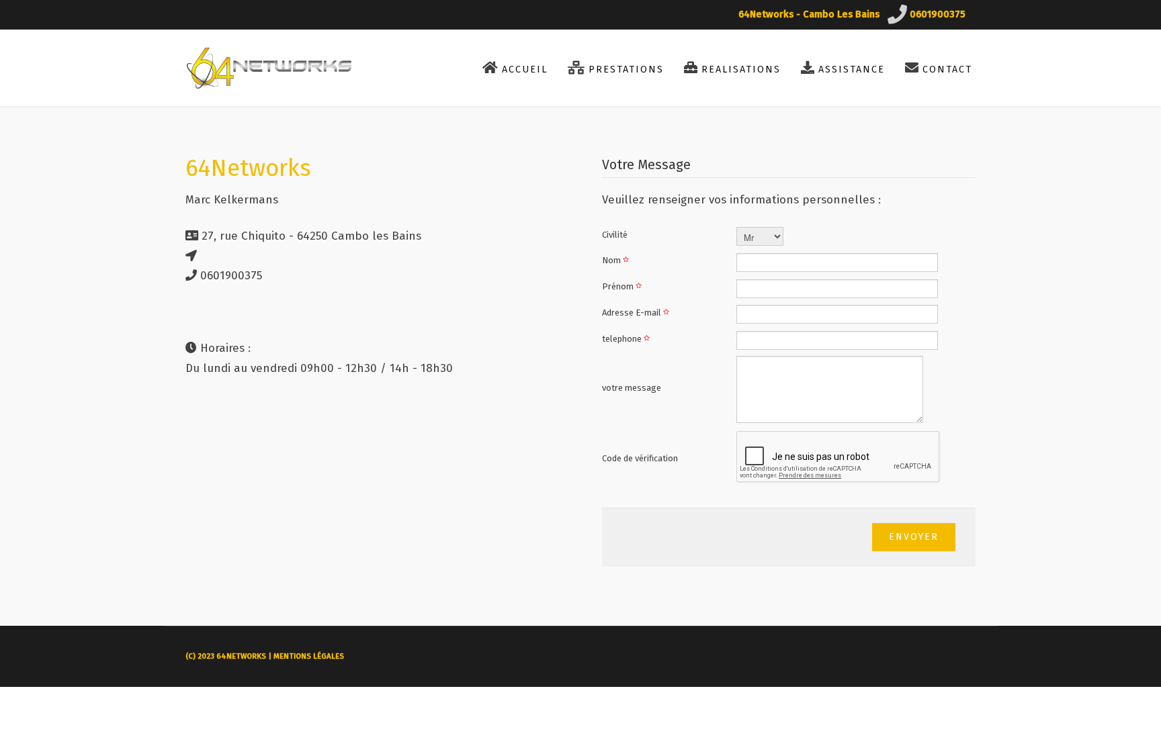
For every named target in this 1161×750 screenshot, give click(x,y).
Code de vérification (640, 458)
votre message (631, 388)
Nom (612, 260)
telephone (623, 339)
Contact (947, 69)
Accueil (525, 69)
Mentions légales (308, 656)
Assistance (851, 69)
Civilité (615, 235)
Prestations (626, 69)
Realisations (741, 69)
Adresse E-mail (632, 313)
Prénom (619, 286)
